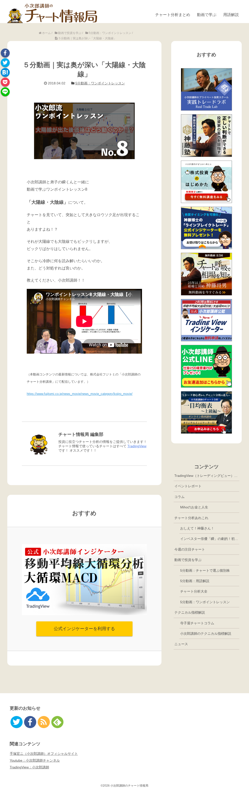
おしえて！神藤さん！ (197, 528)
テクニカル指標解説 (189, 612)
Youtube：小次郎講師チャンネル (35, 760)
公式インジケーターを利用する (84, 628)
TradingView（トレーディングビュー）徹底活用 (206, 476)
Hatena (5, 72)
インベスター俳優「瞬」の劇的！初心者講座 (209, 539)
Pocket (5, 82)
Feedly (57, 722)
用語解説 (231, 15)
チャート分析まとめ (172, 15)
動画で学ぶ (206, 15)
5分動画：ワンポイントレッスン (100, 83)
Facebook (5, 53)
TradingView (136, 446)
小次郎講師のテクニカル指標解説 (205, 633)
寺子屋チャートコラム (197, 623)
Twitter (5, 62)
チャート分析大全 (193, 591)
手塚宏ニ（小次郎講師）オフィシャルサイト (44, 754)
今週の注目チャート (189, 549)
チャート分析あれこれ (191, 518)
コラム (179, 497)
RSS (44, 722)
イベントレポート (188, 486)
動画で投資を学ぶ (188, 560)
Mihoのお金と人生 (194, 507)
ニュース (181, 644)
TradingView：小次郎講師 (29, 767)
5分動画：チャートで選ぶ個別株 (205, 570)
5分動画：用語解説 (194, 581)
